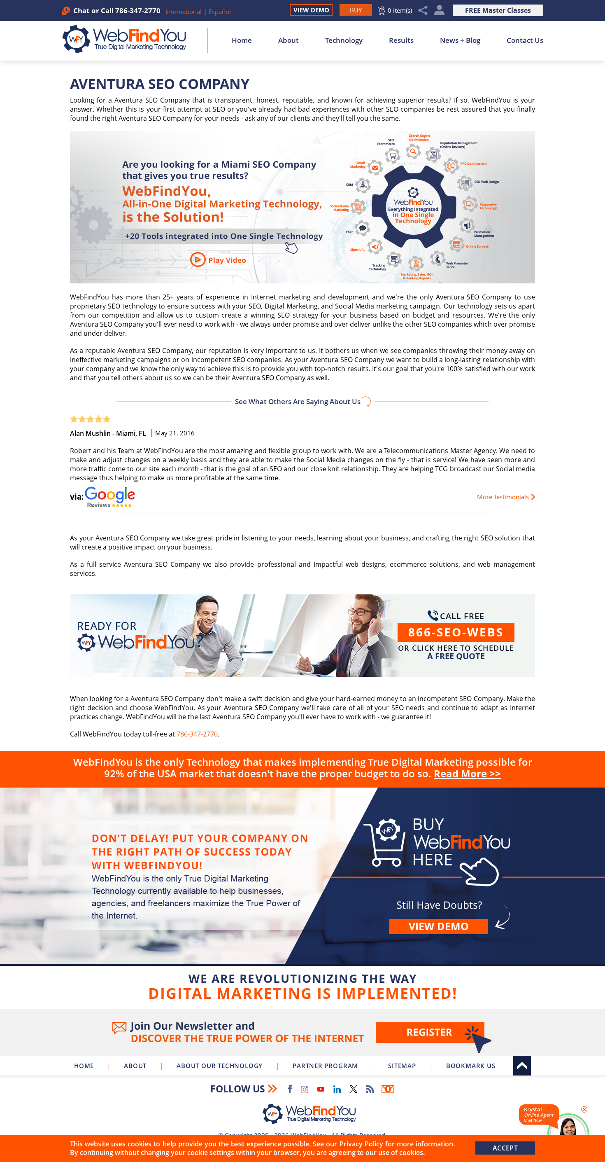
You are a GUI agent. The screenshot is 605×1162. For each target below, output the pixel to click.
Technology (344, 40)
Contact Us (525, 40)
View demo (439, 926)
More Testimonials (503, 497)
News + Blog (460, 40)
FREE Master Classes (498, 10)
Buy (302, 896)
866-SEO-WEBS (456, 632)
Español (220, 11)
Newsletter (388, 1089)
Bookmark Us (471, 1065)
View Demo (311, 10)
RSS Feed (370, 1089)
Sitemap (402, 1065)
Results (401, 40)
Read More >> (467, 773)
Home (242, 40)
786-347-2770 (138, 10)
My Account (439, 10)
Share (423, 10)
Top (522, 1065)
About (288, 40)
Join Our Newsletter (302, 1032)
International (184, 11)
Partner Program (325, 1065)
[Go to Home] (128, 39)
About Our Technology (220, 1065)
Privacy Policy (361, 1143)
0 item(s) (400, 10)
